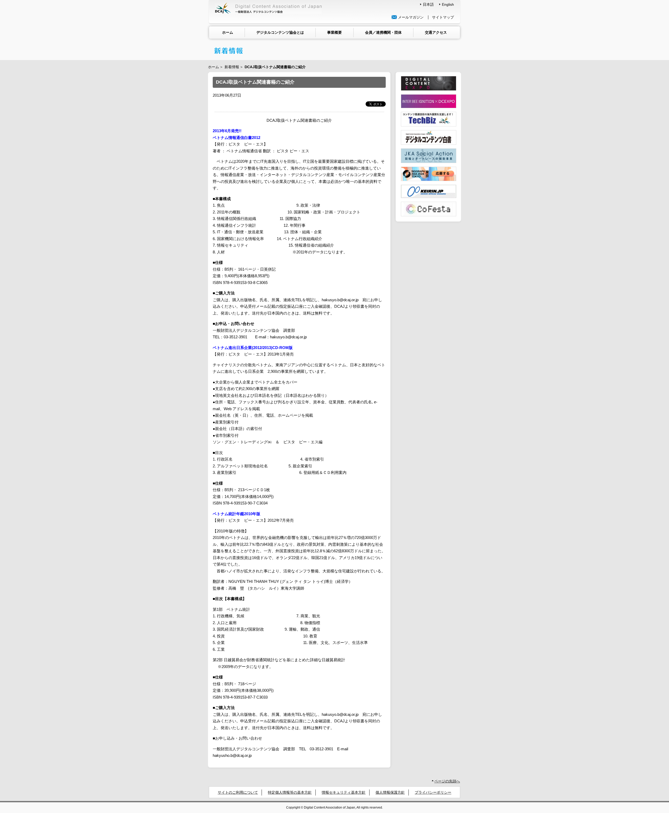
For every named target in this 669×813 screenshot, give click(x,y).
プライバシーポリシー (433, 792)
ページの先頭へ (447, 781)
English (448, 5)
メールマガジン (410, 17)
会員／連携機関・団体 (383, 32)
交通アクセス (436, 32)
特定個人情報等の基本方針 (290, 792)
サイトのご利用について (238, 792)
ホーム (227, 32)
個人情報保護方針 (390, 792)
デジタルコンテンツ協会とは (280, 32)
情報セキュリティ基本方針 (344, 792)
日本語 (428, 5)
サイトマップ (443, 17)
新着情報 (231, 67)
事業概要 (334, 32)
